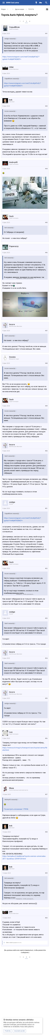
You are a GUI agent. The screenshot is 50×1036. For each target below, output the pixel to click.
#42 (46, 73)
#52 (46, 568)
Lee (11, 732)
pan (10, 912)
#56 (46, 738)
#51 (46, 508)
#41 (46, 33)
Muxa (11, 788)
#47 (46, 330)
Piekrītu (8, 1031)
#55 (46, 698)
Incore (12, 324)
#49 (46, 406)
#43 (46, 106)
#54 (46, 658)
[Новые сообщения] (37, 2)
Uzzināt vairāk (19, 1031)
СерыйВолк (14, 27)
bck (10, 100)
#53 (46, 618)
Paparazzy (13, 246)
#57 (46, 794)
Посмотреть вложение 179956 (16, 809)
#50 (46, 451)
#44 (46, 168)
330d (11, 67)
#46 (46, 252)
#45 (46, 222)
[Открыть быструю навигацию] (47, 9)
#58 (46, 832)
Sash (11, 216)
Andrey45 (13, 162)
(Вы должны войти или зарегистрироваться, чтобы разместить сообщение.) (25, 951)
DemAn (12, 357)
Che (7, 942)
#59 (46, 873)
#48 (46, 363)
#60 (46, 918)
